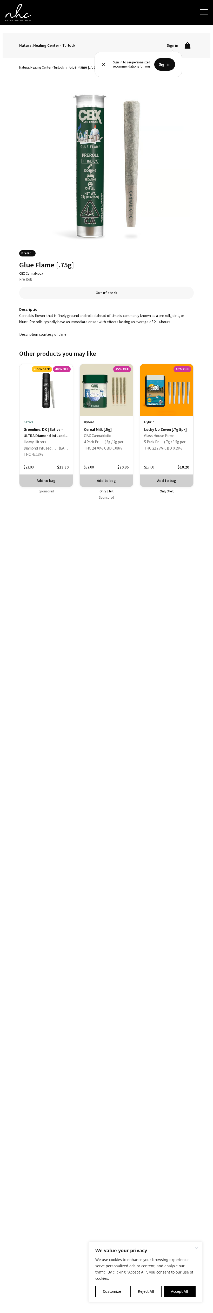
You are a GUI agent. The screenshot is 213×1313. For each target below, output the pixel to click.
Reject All (146, 1291)
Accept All (179, 1291)
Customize (112, 1291)
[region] (145, 1272)
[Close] (196, 1248)
